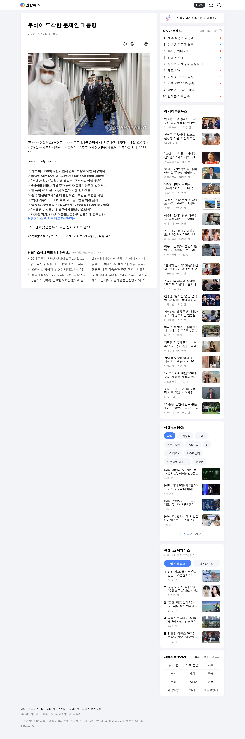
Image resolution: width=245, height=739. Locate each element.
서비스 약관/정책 (91, 709)
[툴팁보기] (220, 31)
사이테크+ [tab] (173, 453)
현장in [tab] (199, 462)
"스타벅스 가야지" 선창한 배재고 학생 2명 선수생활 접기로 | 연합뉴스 (59, 269)
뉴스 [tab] (197, 656)
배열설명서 (211, 690)
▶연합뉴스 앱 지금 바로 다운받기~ (51, 218)
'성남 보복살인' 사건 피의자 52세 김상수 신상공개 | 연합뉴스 (59, 275)
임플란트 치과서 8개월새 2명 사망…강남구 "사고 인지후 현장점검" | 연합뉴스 (120, 264)
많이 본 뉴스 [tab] (177, 563)
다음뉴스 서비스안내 (32, 709)
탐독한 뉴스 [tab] (206, 563)
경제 (173, 673)
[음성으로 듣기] (124, 44)
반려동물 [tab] (185, 436)
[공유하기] (211, 5)
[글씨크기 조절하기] (139, 44)
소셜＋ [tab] (202, 436)
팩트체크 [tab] (193, 444)
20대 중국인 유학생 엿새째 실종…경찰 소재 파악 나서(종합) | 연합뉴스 (59, 259)
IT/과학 (192, 682)
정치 (192, 673)
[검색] (220, 5)
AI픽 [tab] (170, 436)
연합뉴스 (33, 5)
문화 (173, 682)
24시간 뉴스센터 (56, 709)
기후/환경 (192, 665)
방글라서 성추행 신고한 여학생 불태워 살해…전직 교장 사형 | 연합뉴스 (59, 280)
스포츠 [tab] (215, 656)
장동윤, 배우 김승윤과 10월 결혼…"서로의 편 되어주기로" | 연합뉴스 (120, 269)
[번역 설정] (131, 44)
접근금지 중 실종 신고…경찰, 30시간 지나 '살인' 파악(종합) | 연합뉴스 (59, 264)
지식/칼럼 (173, 690)
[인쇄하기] (146, 44)
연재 (192, 690)
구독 (200, 5)
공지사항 (74, 709)
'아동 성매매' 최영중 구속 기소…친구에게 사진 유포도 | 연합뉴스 (120, 275)
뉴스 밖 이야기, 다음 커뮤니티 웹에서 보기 (198, 18)
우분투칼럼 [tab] (173, 444)
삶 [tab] (207, 444)
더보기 (191, 533)
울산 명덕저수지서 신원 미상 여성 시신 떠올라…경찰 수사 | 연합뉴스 (120, 259)
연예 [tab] (205, 656)
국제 (211, 673)
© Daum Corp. (29, 726)
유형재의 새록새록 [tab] (178, 462)
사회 (211, 665)
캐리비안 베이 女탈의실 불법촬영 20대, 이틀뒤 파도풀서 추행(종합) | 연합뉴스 (120, 280)
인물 (211, 682)
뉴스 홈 (173, 665)
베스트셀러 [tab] (193, 453)
